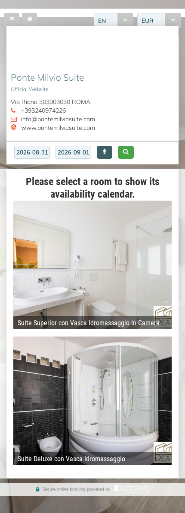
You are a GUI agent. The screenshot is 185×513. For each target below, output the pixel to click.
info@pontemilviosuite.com (58, 119)
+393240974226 (43, 110)
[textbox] (32, 152)
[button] (104, 152)
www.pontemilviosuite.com (58, 127)
